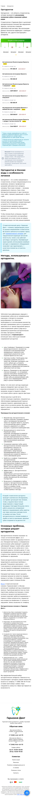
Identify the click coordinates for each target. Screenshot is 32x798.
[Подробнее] (5, 47)
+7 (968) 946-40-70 (16, 744)
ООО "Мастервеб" (22, 794)
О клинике (16, 767)
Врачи (3, 584)
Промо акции (16, 759)
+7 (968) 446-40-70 (16, 735)
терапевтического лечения (14, 233)
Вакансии (16, 762)
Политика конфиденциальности (16, 765)
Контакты (16, 773)
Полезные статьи (16, 770)
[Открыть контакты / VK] (27, 793)
